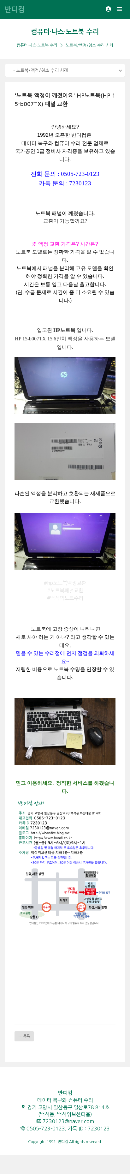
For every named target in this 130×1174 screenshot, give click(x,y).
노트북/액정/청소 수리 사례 (90, 45)
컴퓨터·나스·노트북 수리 (65, 31)
